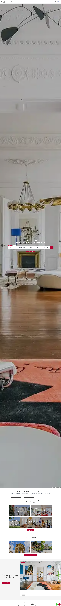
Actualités (40, 1)
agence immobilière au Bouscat (29, 497)
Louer (23, 1)
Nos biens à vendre (6, 582)
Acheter (20, 1)
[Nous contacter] (59, 604)
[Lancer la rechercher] (51, 247)
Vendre (26, 1)
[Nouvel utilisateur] (57, 1)
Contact (33, 1)
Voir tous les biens (30, 530)
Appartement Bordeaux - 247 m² (55, 487)
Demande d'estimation (50, 1)
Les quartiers (30, 1)
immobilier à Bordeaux (24, 494)
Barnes (37, 1)
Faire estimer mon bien (30, 251)
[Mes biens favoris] (55, 1)
